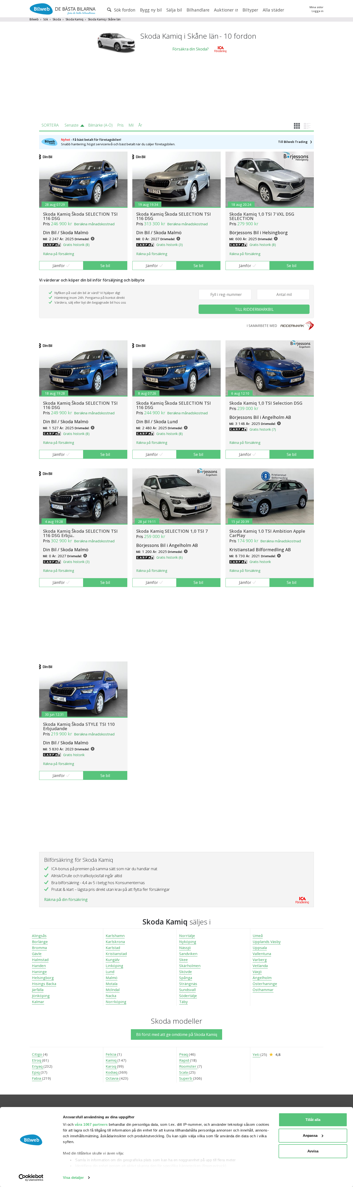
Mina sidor (316, 7)
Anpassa (310, 1135)
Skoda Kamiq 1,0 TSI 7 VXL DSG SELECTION (261, 216)
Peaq (184, 1054)
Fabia (37, 1078)
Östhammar (263, 989)
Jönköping (41, 995)
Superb (186, 1078)
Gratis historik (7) (263, 429)
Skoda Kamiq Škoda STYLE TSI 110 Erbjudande (79, 726)
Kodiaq (112, 1072)
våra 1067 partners (91, 1124)
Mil (131, 125)
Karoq (111, 1066)
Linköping (114, 965)
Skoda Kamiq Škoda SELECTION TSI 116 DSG (80, 216)
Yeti (256, 1054)
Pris (120, 125)
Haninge (39, 971)
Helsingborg (43, 977)
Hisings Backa (44, 983)
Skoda (57, 19)
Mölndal (113, 989)
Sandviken (188, 953)
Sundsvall (187, 989)
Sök (45, 19)
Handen (39, 965)
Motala (111, 983)
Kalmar (38, 1001)
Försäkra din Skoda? (190, 49)
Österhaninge (265, 983)
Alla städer (273, 10)
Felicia (111, 1054)
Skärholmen (190, 965)
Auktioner (224, 10)
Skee (183, 959)
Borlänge (40, 941)
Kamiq (111, 1060)
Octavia (112, 1078)
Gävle (37, 953)
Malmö (111, 977)
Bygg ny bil (151, 10)
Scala (184, 1072)
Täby (183, 1001)
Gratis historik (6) (169, 557)
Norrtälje (187, 935)
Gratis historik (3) (169, 244)
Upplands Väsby (267, 941)
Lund (110, 971)
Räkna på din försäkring (66, 899)
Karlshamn (115, 935)
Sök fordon (124, 10)
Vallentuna (262, 953)
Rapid (184, 1060)
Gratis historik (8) (76, 244)
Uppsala (260, 947)
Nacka (111, 995)
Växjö (257, 971)
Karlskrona (115, 941)
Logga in (317, 11)
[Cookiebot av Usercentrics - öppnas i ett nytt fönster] (31, 1177)
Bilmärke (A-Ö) (100, 125)
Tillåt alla (312, 1120)
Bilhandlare (198, 10)
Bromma (39, 947)
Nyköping (187, 941)
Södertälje (188, 995)
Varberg (260, 959)
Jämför (59, 265)
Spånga (185, 977)
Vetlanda (260, 965)
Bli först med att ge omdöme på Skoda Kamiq (176, 1034)
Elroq (37, 1060)
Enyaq (37, 1066)
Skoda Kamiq (74, 19)
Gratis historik (260, 561)
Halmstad (40, 959)
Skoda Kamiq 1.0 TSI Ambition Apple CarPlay (267, 533)
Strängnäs (188, 983)
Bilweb (34, 19)
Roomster (188, 1066)
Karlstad (113, 947)
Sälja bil (174, 10)
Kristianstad (116, 953)
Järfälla (37, 989)
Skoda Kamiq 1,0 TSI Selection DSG (265, 403)
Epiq (36, 1072)
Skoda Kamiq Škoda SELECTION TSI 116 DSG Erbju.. (80, 533)
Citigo (37, 1054)
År (140, 125)
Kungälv (113, 959)
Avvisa (312, 1151)
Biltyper (250, 10)
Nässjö (185, 947)
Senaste (72, 125)
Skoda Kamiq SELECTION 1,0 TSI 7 (172, 531)
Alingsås (39, 935)
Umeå (258, 935)
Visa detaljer (73, 1177)
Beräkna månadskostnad (94, 223)
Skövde (185, 971)
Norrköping (116, 1001)
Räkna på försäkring (58, 253)
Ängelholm (262, 977)
